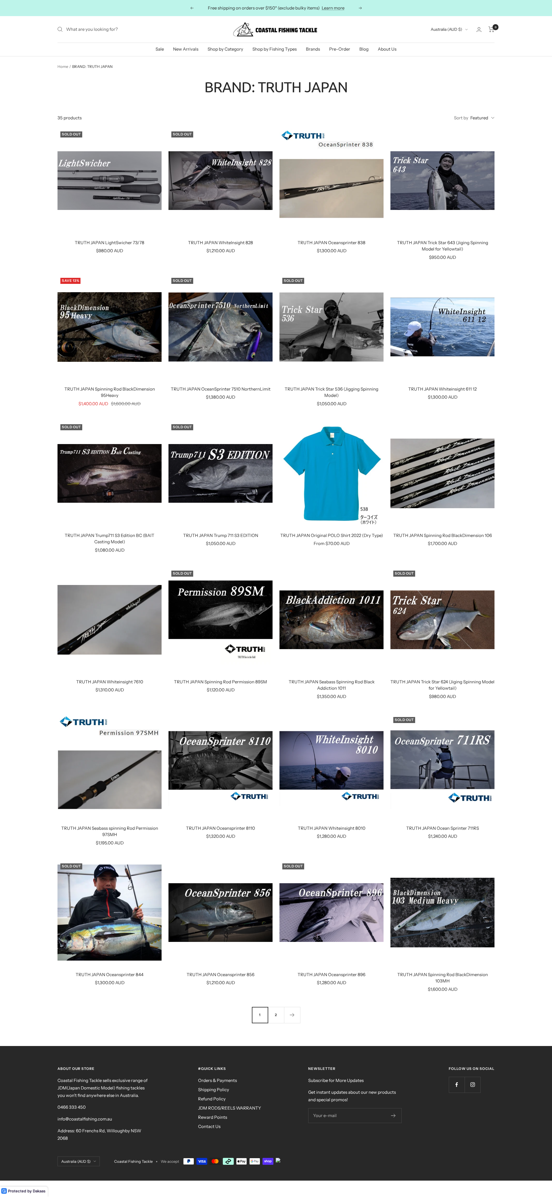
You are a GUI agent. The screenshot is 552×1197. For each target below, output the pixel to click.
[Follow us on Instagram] (472, 1085)
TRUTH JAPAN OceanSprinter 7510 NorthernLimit (221, 389)
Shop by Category (225, 49)
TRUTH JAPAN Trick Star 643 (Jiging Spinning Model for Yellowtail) (442, 246)
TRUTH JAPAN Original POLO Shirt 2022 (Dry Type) (331, 535)
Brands (313, 49)
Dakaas (39, 1191)
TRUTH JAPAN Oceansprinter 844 (109, 974)
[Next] (292, 1015)
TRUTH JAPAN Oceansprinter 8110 (220, 828)
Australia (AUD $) (446, 29)
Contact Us (209, 1126)
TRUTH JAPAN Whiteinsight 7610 (109, 681)
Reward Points (212, 1117)
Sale (160, 49)
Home (62, 66)
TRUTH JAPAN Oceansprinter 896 (331, 974)
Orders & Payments (217, 1080)
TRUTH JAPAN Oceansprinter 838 (331, 242)
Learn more (333, 8)
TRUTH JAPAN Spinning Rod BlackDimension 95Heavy (109, 392)
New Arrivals (185, 49)
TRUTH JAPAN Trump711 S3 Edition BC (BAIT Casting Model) (109, 539)
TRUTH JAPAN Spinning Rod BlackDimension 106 (442, 535)
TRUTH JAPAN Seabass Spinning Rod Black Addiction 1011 (332, 685)
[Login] (479, 29)
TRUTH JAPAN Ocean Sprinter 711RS (442, 828)
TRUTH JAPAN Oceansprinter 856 (220, 974)
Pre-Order (339, 49)
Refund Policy (212, 1099)
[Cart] (491, 29)
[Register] (393, 1116)
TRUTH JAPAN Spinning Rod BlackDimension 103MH (442, 978)
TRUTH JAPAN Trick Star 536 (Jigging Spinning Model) (331, 392)
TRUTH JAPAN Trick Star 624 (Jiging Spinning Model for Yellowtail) (442, 685)
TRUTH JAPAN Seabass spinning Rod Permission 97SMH (109, 831)
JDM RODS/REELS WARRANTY (229, 1108)
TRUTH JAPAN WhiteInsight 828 (220, 242)
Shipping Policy (213, 1089)
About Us (387, 49)
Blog (364, 49)
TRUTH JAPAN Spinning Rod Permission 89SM (220, 681)
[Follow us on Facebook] (457, 1085)
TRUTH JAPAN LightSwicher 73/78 (109, 242)
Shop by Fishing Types (274, 49)
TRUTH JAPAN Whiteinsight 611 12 (442, 389)
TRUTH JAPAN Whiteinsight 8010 (331, 828)
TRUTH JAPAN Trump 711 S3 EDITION (220, 535)
